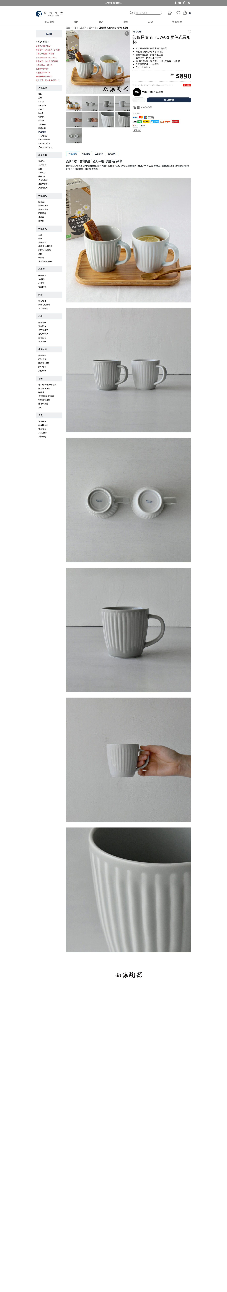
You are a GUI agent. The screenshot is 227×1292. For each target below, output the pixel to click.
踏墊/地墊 (42, 367)
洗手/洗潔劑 (43, 308)
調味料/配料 (43, 425)
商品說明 (73, 153)
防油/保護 (42, 359)
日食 (40, 415)
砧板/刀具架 (43, 334)
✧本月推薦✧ (42, 41)
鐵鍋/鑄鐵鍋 (43, 209)
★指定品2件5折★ (43, 46)
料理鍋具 (42, 195)
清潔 (40, 294)
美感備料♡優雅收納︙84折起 (48, 50)
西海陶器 (42, 132)
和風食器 (42, 155)
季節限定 (42, 436)
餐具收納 (42, 322)
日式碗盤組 (43, 180)
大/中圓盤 (42, 165)
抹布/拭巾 (42, 301)
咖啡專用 (42, 275)
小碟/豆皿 (42, 172)
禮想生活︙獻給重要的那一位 (48, 80)
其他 (40, 254)
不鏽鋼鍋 (42, 213)
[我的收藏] (178, 13)
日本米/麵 (42, 421)
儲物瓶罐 (42, 355)
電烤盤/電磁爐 (44, 400)
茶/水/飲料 (42, 433)
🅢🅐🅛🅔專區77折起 (44, 76)
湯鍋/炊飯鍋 (43, 205)
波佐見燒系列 (43, 184)
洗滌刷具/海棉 (44, 304)
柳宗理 (41, 120)
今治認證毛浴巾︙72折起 (46, 57)
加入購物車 (169, 100)
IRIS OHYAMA (44, 139)
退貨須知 (112, 153)
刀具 (40, 235)
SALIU (40, 113)
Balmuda (42, 105)
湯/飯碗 (41, 161)
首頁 (68, 28)
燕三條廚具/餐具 (45, 261)
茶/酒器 (41, 279)
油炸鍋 (41, 217)
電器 (40, 378)
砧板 (40, 238)
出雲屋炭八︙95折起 (44, 65)
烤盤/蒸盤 (42, 242)
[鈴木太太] (49, 14)
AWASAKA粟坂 (44, 143)
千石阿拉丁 (43, 136)
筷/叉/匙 (41, 176)
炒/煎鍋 (41, 202)
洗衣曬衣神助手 (42, 69)
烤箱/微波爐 (43, 403)
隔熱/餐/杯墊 (43, 363)
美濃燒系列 (43, 188)
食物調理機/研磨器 (46, 396)
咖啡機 (41, 392)
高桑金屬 (42, 128)
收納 (40, 316)
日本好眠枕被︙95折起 (45, 53)
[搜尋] (131, 13)
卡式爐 (41, 257)
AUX (40, 98)
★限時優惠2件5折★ (113, 3)
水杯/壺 (41, 283)
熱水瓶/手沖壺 (44, 388)
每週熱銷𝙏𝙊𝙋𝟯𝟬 (43, 72)
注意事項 (99, 153)
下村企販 (42, 124)
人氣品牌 (42, 87)
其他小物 (42, 370)
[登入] (169, 13)
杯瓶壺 (41, 269)
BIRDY (41, 101)
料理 (49, 34)
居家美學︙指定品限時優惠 (47, 61)
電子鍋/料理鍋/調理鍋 (47, 384)
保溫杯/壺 (42, 287)
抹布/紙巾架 (43, 330)
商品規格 (86, 153)
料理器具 (42, 228)
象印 (40, 94)
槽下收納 (42, 341)
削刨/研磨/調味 (44, 250)
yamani (41, 117)
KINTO (41, 109)
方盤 (40, 169)
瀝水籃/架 (42, 326)
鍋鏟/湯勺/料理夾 (45, 246)
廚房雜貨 (42, 349)
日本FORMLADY (45, 147)
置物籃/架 (42, 337)
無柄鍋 (41, 221)
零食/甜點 (42, 429)
